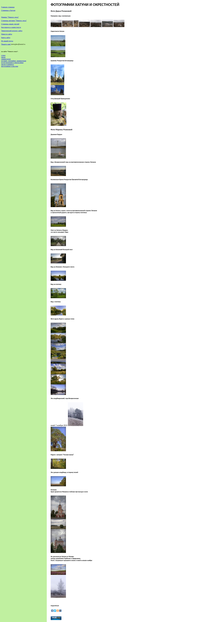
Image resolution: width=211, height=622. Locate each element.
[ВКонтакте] (52, 611)
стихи (3, 55)
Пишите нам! (6, 44)
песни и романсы (7, 64)
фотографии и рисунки (9, 66)
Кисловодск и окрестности (11, 27)
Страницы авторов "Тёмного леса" (14, 21)
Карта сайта (5, 37)
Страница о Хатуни (8, 10)
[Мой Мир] (60, 611)
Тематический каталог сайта (11, 31)
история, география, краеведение (13, 61)
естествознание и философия (12, 63)
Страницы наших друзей (10, 24)
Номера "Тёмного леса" (10, 17)
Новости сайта (6, 34)
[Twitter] (55, 611)
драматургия (6, 59)
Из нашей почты (7, 41)
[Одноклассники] (58, 611)
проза (3, 57)
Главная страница (7, 7)
